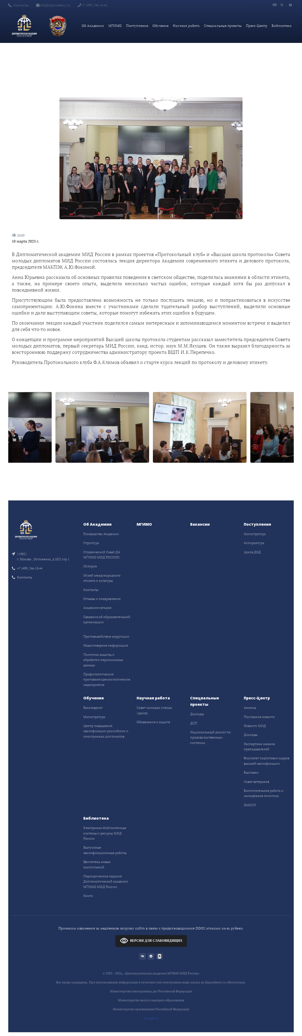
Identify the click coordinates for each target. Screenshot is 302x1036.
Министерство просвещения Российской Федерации (151, 1009)
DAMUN (250, 805)
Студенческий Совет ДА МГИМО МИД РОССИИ (101, 555)
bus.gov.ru (151, 1018)
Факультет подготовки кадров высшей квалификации (266, 761)
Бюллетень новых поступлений (97, 864)
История (90, 566)
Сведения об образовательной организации (106, 619)
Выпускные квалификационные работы (104, 850)
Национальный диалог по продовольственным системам (210, 737)
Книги (88, 895)
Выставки (251, 772)
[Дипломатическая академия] (24, 25)
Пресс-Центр (256, 25)
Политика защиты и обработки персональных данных (103, 660)
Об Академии (93, 25)
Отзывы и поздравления (102, 598)
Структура (91, 543)
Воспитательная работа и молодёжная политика (263, 793)
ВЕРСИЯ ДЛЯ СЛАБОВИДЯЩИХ (156, 940)
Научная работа (186, 25)
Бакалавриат (93, 707)
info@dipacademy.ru (54, 5)
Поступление (137, 25)
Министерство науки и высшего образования (151, 1000)
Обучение (160, 25)
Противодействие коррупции (106, 636)
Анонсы (250, 707)
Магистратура (255, 534)
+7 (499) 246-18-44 (94, 5)
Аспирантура (254, 543)
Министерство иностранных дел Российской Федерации (151, 991)
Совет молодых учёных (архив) (154, 710)
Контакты (21, 5)
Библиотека (282, 25)
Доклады (197, 714)
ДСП (193, 723)
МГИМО (115, 25)
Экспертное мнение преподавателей (259, 746)
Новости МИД (255, 725)
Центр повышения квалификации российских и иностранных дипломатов (105, 731)
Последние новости (259, 716)
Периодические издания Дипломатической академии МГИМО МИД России (105, 881)
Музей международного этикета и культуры (102, 578)
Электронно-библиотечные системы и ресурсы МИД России (104, 833)
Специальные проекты (223, 25)
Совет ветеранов (256, 781)
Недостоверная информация (105, 645)
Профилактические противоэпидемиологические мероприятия (106, 679)
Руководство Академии (101, 534)
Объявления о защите (153, 722)
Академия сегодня (97, 607)
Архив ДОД (252, 552)
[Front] (26, 529)
